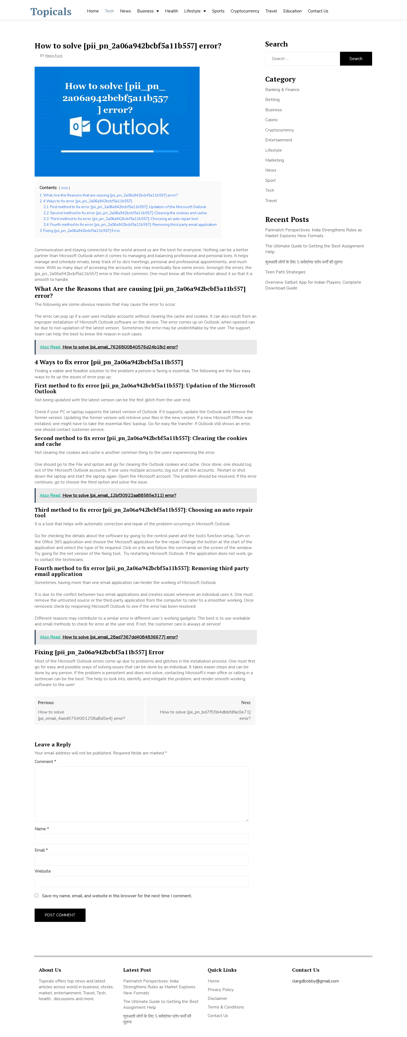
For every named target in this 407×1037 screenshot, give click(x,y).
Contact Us (318, 11)
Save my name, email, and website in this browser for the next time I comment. (117, 896)
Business (145, 11)
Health (171, 11)
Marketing (274, 160)
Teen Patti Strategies (285, 272)
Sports (218, 11)
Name (42, 829)
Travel (271, 11)
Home (93, 11)
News (125, 11)
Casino (271, 120)
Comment (45, 761)
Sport (270, 180)
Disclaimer (217, 998)
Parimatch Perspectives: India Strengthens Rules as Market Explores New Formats (313, 233)
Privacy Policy (221, 989)
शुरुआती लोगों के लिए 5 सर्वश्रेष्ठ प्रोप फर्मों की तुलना (303, 262)
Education (292, 11)
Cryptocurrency (245, 11)
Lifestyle (192, 11)
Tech (109, 11)
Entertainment (278, 140)
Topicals (50, 11)
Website (43, 871)
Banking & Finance (282, 89)
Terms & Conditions (226, 1007)
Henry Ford (53, 55)
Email (41, 850)
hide (64, 188)
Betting (272, 99)
